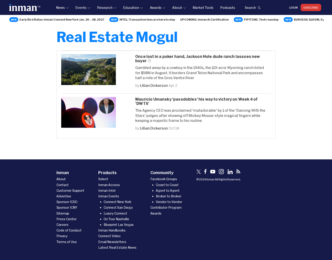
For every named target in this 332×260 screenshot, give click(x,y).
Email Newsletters (112, 242)
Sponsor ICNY (66, 207)
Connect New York (117, 202)
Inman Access (109, 185)
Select (103, 179)
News (60, 7)
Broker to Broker (168, 196)
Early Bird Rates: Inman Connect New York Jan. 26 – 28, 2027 (61, 19)
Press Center (66, 219)
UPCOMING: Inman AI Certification (204, 19)
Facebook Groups (163, 179)
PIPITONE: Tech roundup (261, 19)
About (177, 7)
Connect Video (109, 236)
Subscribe (310, 7)
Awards (155, 7)
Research (104, 7)
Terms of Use (66, 242)
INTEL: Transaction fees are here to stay (147, 19)
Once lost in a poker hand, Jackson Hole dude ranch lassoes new (197, 58)
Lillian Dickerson (154, 85)
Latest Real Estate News (117, 247)
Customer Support (70, 190)
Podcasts (227, 7)
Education (131, 7)
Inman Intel (106, 190)
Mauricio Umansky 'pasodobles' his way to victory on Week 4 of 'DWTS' (196, 101)
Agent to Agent (168, 190)
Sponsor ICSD (66, 202)
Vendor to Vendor (169, 202)
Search (250, 7)
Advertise (63, 196)
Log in (293, 7)
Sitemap (62, 213)
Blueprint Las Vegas (119, 225)
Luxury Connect (115, 213)
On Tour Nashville (116, 219)
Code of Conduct (69, 230)
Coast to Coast (167, 185)
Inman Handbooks (112, 230)
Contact (62, 185)
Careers (62, 225)
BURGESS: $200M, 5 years (312, 19)
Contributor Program (166, 207)
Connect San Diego (118, 207)
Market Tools (203, 7)
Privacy (62, 236)
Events (81, 7)
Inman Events (108, 196)
